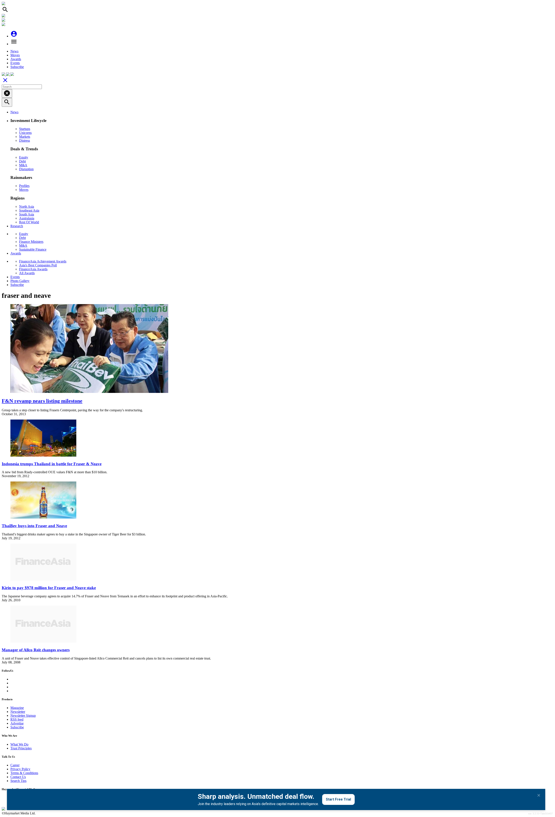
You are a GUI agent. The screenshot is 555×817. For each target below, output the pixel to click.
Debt (22, 161)
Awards (15, 59)
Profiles (24, 186)
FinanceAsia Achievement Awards (42, 261)
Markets (24, 136)
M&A (23, 165)
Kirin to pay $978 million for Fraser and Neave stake (49, 587)
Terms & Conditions (24, 773)
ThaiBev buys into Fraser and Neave (34, 526)
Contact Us (18, 777)
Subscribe (17, 67)
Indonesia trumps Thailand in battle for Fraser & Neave (51, 464)
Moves (15, 55)
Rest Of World (29, 222)
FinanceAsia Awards (33, 269)
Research (16, 226)
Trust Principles (21, 748)
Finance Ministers (31, 241)
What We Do (19, 744)
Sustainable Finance (32, 249)
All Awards (27, 273)
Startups (24, 129)
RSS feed (16, 719)
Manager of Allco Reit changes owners (36, 650)
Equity (23, 157)
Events (15, 63)
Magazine (17, 708)
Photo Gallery (19, 281)
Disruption (26, 169)
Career (15, 765)
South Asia (26, 214)
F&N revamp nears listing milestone (42, 401)
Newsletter (17, 711)
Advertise (17, 723)
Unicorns (25, 133)
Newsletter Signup (23, 715)
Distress (24, 140)
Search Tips (18, 781)
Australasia (26, 218)
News (14, 51)
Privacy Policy (20, 769)
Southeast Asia (29, 210)
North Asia (26, 206)
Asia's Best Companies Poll (38, 265)
